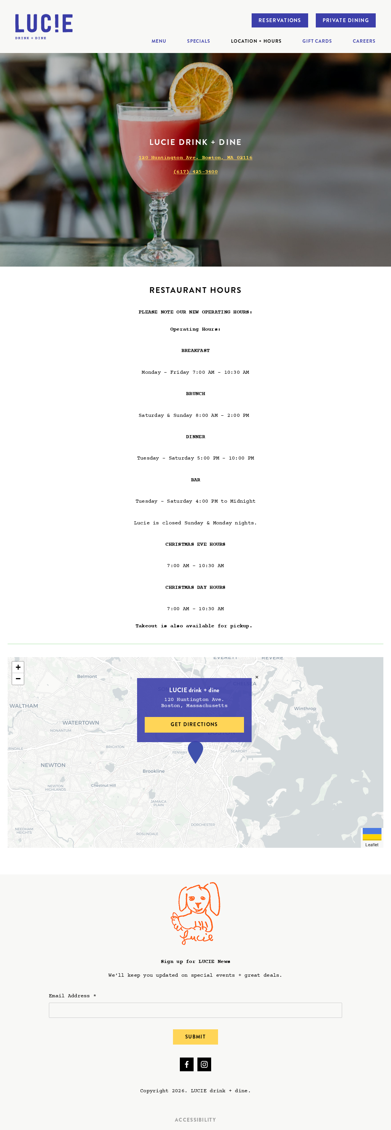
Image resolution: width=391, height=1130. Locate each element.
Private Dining (346, 20)
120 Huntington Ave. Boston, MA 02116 (195, 158)
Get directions (194, 724)
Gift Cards (317, 41)
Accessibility (195, 1119)
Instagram (204, 1064)
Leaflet (371, 844)
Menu (159, 41)
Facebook (187, 1064)
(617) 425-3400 (195, 171)
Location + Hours (256, 41)
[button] (195, 752)
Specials (199, 41)
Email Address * (72, 996)
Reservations (280, 20)
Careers (364, 41)
